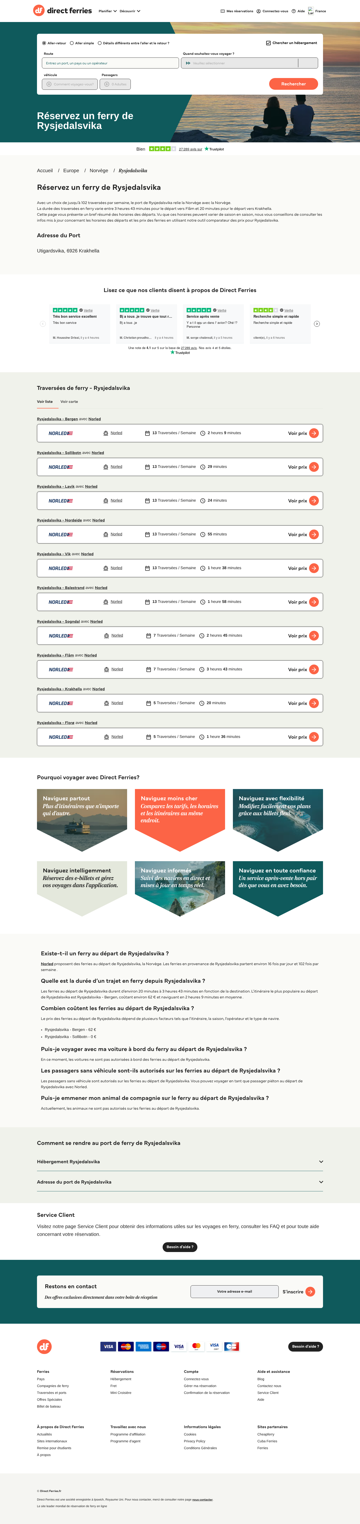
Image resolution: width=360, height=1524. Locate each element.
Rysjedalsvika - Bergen (57, 419)
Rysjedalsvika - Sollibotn (59, 453)
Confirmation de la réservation (207, 1393)
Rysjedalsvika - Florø (55, 723)
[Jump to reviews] (180, 148)
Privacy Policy (194, 1441)
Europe (71, 170)
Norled (94, 419)
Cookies (190, 1434)
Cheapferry (265, 1434)
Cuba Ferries (267, 1441)
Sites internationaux (52, 1441)
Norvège (99, 170)
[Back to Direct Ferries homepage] (62, 11)
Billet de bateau (49, 1406)
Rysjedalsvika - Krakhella (59, 689)
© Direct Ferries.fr (49, 1491)
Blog (260, 1379)
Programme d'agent (125, 1441)
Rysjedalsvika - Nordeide (59, 520)
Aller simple (84, 43)
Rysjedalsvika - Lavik (55, 487)
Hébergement (120, 1379)
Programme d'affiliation (127, 1434)
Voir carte (69, 402)
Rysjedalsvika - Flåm (55, 655)
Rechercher (293, 83)
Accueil (45, 170)
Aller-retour (57, 43)
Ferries (262, 1448)
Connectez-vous (196, 1379)
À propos (44, 1455)
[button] (180, 1162)
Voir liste (45, 402)
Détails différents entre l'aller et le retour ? (136, 43)
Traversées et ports (51, 1393)
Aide (260, 1399)
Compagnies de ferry (53, 1386)
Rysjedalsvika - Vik (54, 554)
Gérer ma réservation (200, 1386)
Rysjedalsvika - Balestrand (60, 588)
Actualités (44, 1434)
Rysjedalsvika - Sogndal (58, 622)
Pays (41, 1379)
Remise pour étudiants (54, 1448)
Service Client (267, 1393)
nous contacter (202, 1499)
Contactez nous (269, 1386)
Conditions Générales (200, 1448)
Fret (113, 1386)
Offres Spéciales (49, 1399)
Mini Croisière (121, 1393)
